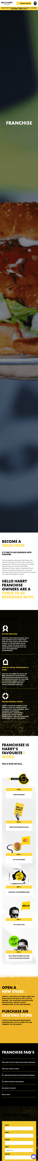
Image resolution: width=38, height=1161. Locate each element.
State (7, 1147)
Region (7, 1154)
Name (7, 1125)
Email (7, 1132)
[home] (7, 3)
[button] (35, 3)
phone (7, 1139)
